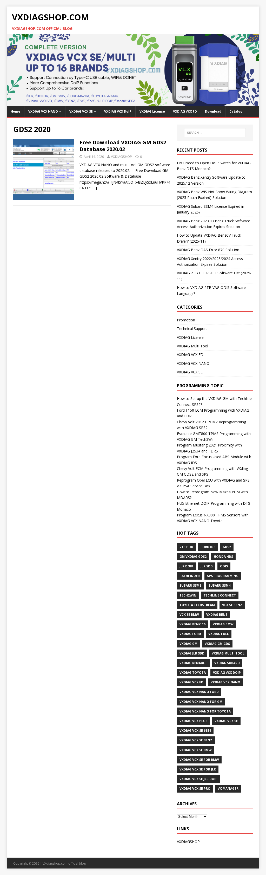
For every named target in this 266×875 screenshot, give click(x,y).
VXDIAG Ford (190, 634)
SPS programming (222, 576)
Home (15, 111)
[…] (94, 187)
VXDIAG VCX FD (185, 111)
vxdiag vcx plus (193, 721)
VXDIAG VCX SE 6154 (195, 730)
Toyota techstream (197, 605)
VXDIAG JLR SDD (191, 653)
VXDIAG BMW (223, 624)
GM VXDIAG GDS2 (193, 556)
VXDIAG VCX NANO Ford (199, 692)
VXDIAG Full (218, 634)
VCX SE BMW (189, 614)
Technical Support (192, 328)
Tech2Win (187, 595)
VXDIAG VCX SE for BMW (199, 759)
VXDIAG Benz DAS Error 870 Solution (208, 249)
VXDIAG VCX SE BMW (195, 750)
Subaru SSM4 (219, 585)
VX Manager (228, 788)
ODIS (224, 566)
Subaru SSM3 (190, 585)
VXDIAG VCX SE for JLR (197, 769)
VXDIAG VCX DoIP (117, 111)
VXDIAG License (152, 111)
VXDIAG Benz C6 (192, 624)
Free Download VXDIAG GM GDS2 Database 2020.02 (122, 146)
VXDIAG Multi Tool (192, 345)
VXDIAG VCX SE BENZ (195, 740)
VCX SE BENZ (232, 605)
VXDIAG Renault (193, 663)
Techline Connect (220, 595)
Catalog (235, 111)
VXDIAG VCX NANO (43, 111)
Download (213, 111)
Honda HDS (223, 556)
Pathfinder (189, 576)
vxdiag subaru (227, 663)
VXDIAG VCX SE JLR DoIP (198, 779)
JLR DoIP (186, 566)
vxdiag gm (188, 643)
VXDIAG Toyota (192, 672)
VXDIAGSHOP (121, 156)
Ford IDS (208, 547)
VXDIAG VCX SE (81, 111)
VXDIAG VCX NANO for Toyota (205, 711)
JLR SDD (207, 566)
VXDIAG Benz (217, 614)
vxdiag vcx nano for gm (200, 701)
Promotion (186, 319)
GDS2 (227, 547)
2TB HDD (186, 547)
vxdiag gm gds (217, 643)
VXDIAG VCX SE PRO (194, 788)
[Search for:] (215, 132)
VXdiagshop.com (55, 863)
